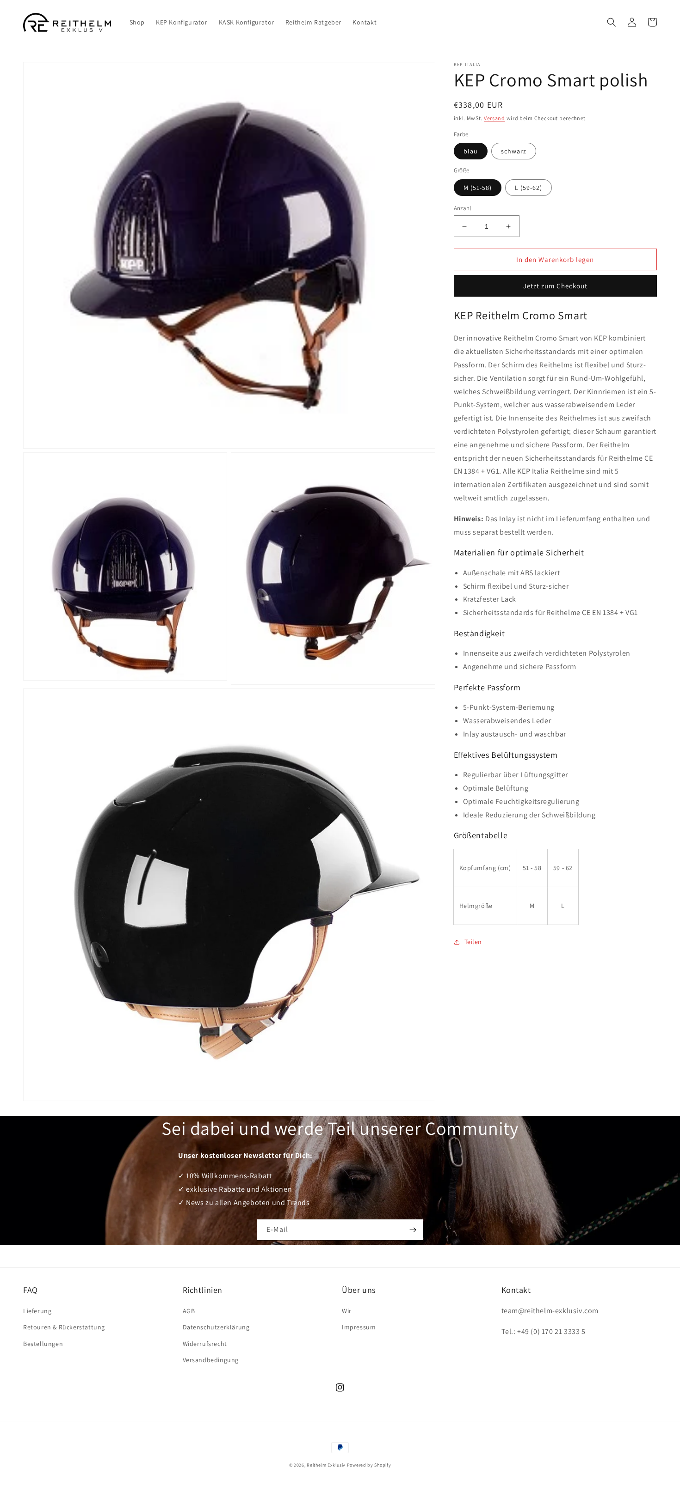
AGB (189, 1311)
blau (471, 151)
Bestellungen (43, 1344)
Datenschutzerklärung (216, 1327)
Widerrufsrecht (205, 1344)
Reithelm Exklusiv (326, 1465)
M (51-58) (478, 187)
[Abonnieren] (412, 1230)
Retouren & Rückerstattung (64, 1327)
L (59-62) (528, 187)
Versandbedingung (211, 1360)
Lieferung (37, 1311)
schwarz (513, 151)
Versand (494, 118)
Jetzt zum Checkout (555, 285)
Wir (347, 1311)
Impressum (359, 1327)
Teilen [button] (473, 942)
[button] (611, 22)
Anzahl (462, 208)
